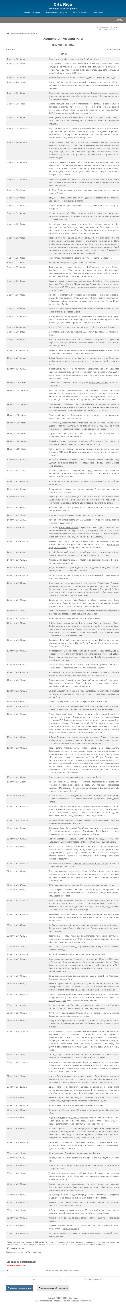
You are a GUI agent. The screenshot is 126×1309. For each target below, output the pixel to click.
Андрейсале (59, 820)
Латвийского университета (93, 1198)
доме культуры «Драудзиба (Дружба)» (69, 1118)
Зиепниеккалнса (111, 629)
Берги (82, 623)
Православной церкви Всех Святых (90, 863)
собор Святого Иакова (84, 885)
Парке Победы (73, 1031)
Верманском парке (60, 369)
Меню (118, 20)
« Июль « (10, 50)
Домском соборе (59, 301)
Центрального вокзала (60, 1187)
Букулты (107, 623)
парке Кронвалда (71, 1229)
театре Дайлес (57, 327)
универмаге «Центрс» (61, 651)
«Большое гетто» (103, 900)
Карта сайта (97, 13)
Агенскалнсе (57, 583)
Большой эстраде (98, 284)
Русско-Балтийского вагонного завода (100, 893)
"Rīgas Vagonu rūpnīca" (83, 213)
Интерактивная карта (56, 13)
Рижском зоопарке (61, 672)
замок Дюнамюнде (98, 383)
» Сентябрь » (113, 50)
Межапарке (56, 1062)
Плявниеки (71, 632)
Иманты (81, 626)
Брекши (97, 623)
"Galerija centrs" (56, 1236)
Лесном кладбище (100, 426)
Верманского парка (68, 528)
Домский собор (73, 515)
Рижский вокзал (56, 165)
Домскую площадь (95, 839)
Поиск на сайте (79, 13)
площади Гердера (57, 1001)
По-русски (36, 13)
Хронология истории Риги (21, 33)
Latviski (26, 13)
